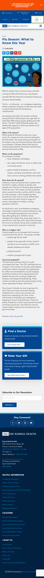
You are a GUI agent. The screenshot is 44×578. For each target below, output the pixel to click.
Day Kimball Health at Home (12, 532)
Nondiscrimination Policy (11, 486)
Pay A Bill (15, 19)
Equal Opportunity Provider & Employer (16, 490)
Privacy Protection (8, 497)
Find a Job (6, 555)
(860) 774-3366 (21, 449)
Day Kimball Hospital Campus (12, 521)
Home (4, 36)
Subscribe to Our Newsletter (17, 392)
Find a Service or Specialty (11, 548)
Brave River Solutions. (30, 572)
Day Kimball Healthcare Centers (13, 524)
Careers (4, 19)
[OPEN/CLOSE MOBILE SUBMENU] (40, 26)
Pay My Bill (6, 559)
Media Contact (7, 504)
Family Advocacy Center (11, 535)
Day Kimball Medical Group (12, 528)
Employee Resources (9, 508)
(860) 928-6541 (7, 449)
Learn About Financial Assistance (14, 563)
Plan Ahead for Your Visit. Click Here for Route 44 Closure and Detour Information (23, 5)
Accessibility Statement (10, 479)
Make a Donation (8, 552)
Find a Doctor (7, 544)
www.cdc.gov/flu (16, 316)
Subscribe (8, 405)
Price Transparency (9, 494)
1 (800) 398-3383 (21, 454)
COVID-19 (25, 19)
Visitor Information (8, 501)
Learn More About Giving (16, 375)
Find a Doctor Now (13, 344)
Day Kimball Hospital (9, 517)
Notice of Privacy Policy (10, 483)
